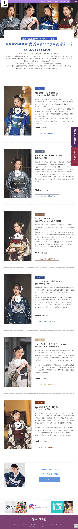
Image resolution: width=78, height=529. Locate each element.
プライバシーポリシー (46, 524)
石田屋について (44, 1)
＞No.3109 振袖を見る (47, 384)
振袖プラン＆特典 (50, 1)
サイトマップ (60, 524)
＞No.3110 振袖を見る (47, 447)
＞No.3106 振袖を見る (47, 196)
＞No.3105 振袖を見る (47, 133)
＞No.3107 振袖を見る (47, 259)
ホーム (16, 524)
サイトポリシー (33, 524)
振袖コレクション (58, 1)
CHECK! (49, 479)
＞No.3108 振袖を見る (47, 322)
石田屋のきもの (66, 1)
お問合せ (23, 524)
